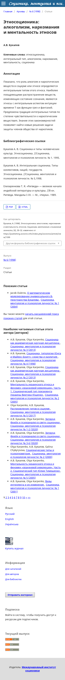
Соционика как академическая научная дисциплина (35, 341)
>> (29, 497)
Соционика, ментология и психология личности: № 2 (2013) (33, 375)
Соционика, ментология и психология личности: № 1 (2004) (34, 303)
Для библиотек (13, 579)
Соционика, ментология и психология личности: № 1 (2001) (35, 488)
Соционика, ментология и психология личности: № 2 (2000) (35, 455)
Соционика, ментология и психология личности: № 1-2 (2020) (33, 427)
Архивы (21, 11)
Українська (11, 524)
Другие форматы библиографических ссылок (30, 243)
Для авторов (12, 574)
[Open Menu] (3, 3)
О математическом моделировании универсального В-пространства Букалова (31, 296)
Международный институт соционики (39, 668)
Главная (7, 11)
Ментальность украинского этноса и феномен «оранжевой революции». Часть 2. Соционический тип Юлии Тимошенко (35, 467)
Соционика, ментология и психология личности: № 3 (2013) (33, 348)
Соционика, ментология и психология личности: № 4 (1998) (33, 362)
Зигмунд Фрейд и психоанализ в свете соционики (35, 420)
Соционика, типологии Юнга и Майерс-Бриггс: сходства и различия (35, 355)
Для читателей (13, 568)
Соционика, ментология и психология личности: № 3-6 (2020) (33, 441)
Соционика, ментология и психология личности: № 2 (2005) (34, 398)
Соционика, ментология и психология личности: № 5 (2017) (33, 413)
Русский (10, 513)
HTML (24, 206)
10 (23, 497)
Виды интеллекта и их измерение (31, 483)
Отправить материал (20, 594)
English (9, 519)
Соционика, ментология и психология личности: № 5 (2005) (33, 476)
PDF (10, 206)
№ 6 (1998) (34, 11)
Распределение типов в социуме (30, 408)
